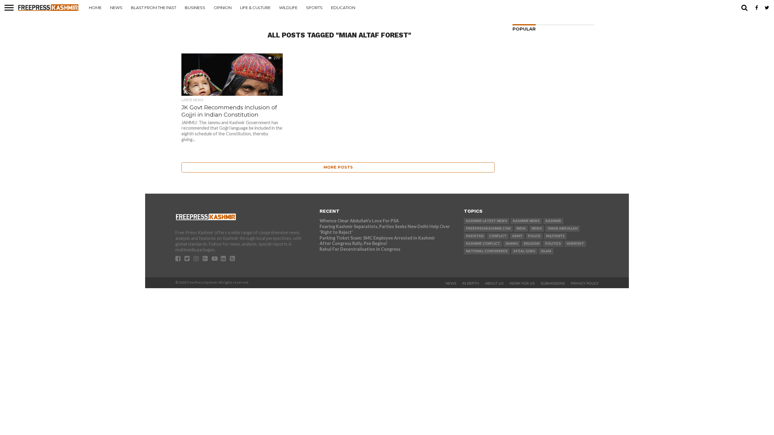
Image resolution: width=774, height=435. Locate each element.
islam (546, 251)
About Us (494, 283)
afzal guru (524, 251)
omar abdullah (562, 228)
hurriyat (575, 244)
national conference (487, 251)
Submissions (553, 283)
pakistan (474, 236)
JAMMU (512, 244)
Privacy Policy (585, 283)
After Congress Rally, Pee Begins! (354, 243)
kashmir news (526, 221)
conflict (497, 236)
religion (531, 244)
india (521, 228)
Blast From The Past (153, 7)
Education (343, 7)
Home (95, 7)
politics (553, 244)
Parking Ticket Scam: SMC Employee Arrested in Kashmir (377, 237)
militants (555, 236)
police (534, 236)
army (517, 236)
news (537, 228)
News (116, 7)
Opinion (223, 7)
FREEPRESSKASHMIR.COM (488, 228)
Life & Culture (255, 7)
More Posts (338, 167)
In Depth (470, 283)
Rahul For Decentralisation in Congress (360, 249)
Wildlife (288, 7)
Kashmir (553, 221)
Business (195, 7)
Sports (314, 7)
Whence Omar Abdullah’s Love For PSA (359, 220)
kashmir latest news (486, 221)
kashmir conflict (483, 244)
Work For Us (522, 283)
